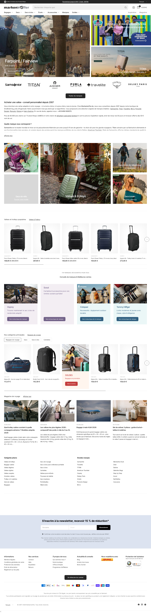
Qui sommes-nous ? (59, 559)
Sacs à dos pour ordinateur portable (52, 464)
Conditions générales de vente (14, 562)
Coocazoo (116, 482)
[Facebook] (138, 604)
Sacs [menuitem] (18, 12)
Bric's (133, 109)
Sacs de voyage (45, 462)
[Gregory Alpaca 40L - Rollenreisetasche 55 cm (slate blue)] (133, 359)
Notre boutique (58, 562)
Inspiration (132, 12)
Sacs (25, 340)
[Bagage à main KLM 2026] (94, 411)
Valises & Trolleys (34, 219)
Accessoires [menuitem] (52, 12)
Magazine (143, 12)
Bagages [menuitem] (7, 12)
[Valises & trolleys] (75, 173)
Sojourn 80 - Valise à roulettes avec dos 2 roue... (46, 258)
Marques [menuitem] (65, 12)
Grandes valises (9, 476)
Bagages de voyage (34, 335)
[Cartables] (21, 157)
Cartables (47, 340)
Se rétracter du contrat (75, 577)
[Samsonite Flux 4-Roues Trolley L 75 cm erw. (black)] (17, 238)
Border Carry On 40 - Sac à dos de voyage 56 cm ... (46, 379)
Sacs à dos (35, 340)
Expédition (31, 565)
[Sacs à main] (130, 189)
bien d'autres (28, 111)
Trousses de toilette (46, 476)
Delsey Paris (81, 476)
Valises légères (9, 467)
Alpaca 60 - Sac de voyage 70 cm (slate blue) (17, 379)
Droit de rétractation (10, 567)
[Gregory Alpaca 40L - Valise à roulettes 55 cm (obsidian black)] (104, 359)
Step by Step (117, 473)
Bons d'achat (81, 565)
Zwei (114, 464)
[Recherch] (125, 7)
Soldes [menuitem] (74, 12)
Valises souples (9, 473)
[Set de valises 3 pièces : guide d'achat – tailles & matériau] (130, 411)
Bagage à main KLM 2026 (86, 427)
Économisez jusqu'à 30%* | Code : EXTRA (75, 1)
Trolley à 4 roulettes (10, 479)
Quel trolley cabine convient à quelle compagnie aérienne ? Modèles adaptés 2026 (19, 430)
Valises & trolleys (9, 462)
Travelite (126, 109)
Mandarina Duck (118, 462)
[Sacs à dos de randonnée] (130, 157)
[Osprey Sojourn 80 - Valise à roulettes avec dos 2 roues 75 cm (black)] (46, 238)
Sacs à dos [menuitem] (29, 12)
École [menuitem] (40, 12)
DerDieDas (116, 479)
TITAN (79, 467)
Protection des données (12, 565)
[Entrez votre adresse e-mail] (103, 527)
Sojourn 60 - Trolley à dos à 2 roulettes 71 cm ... (133, 258)
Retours (30, 567)
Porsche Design (82, 482)
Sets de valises (9, 482)
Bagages (7, 485)
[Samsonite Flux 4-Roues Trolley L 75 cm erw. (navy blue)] (104, 238)
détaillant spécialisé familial (67, 116)
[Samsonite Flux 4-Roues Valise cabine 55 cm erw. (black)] (75, 238)
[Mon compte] (133, 7)
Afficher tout (27, 396)
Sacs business (45, 479)
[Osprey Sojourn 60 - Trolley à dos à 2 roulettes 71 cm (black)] (133, 238)
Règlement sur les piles (11, 570)
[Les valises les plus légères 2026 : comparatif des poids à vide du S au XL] (57, 411)
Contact (31, 559)
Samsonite (114, 109)
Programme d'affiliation (60, 567)
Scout (115, 476)
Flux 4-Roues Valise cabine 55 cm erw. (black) (75, 258)
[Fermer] (0, 611)
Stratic (79, 479)
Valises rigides (8, 470)
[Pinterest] (145, 604)
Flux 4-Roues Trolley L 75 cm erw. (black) (15, 258)
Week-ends (44, 485)
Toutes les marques (75, 96)
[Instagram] (142, 604)
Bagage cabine (9, 464)
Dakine (115, 467)
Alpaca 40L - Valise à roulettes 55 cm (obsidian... (104, 379)
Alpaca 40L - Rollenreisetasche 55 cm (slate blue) (133, 379)
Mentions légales (9, 559)
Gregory (6, 377)
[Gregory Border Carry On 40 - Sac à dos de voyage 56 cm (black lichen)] (46, 359)
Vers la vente (71, 383)
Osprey (35, 256)
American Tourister (83, 470)
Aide (29, 562)
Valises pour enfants (46, 473)
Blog (78, 559)
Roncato (13, 111)
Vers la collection (15, 71)
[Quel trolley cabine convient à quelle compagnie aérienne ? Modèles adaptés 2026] (21, 411)
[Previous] (4, 239)
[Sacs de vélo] (21, 189)
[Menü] (140, 561)
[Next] (147, 239)
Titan (121, 109)
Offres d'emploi (58, 565)
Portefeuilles (44, 482)
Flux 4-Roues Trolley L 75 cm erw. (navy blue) (103, 258)
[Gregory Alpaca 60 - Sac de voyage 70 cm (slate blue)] (17, 359)
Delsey (19, 111)
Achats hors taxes (83, 562)
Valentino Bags (118, 470)
